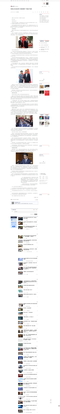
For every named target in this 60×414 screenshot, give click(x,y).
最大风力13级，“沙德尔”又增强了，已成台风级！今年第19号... (45, 47)
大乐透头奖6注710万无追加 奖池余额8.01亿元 (30, 387)
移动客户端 (47, 0)
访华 (15, 199)
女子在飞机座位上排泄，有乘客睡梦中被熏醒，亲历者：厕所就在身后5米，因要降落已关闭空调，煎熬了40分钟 (30, 348)
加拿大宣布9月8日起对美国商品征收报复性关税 (30, 374)
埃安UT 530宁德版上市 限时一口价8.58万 (29, 409)
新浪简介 (40, 176)
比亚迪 (29, 372)
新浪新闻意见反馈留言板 (43, 173)
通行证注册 (47, 177)
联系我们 (40, 177)
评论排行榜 (47, 41)
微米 (26, 328)
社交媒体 (29, 306)
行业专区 (48, 194)
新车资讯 (28, 372)
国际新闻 (28, 337)
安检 (26, 224)
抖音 (27, 283)
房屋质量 (28, 310)
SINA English (47, 178)
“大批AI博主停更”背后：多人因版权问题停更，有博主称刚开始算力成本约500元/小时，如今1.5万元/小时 (30, 282)
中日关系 (17, 199)
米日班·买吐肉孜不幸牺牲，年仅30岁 (44, 51)
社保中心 (30, 251)
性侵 (27, 319)
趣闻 (26, 238)
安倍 (14, 199)
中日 (13, 199)
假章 (31, 251)
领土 (27, 341)
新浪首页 (51, 400)
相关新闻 (14, 217)
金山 (29, 310)
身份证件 (28, 381)
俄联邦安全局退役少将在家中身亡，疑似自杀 (29, 294)
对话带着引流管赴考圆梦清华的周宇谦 (28, 285)
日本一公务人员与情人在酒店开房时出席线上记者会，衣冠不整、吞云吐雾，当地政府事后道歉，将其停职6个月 (30, 268)
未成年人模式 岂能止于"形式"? (27, 289)
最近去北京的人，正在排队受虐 (27, 312)
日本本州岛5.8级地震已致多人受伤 (28, 244)
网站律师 (43, 178)
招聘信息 (43, 177)
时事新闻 (27, 306)
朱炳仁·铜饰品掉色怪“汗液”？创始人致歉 (29, 325)
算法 (27, 292)
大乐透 (28, 390)
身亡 (27, 359)
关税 (30, 337)
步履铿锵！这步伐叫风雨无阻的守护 (28, 271)
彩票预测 (27, 390)
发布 (35, 214)
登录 (31, 214)
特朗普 (29, 337)
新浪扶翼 (40, 194)
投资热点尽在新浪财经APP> (14, 223)
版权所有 (46, 183)
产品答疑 (40, 178)
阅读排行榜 (42, 41)
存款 (26, 265)
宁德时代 (29, 412)
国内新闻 (16, 6)
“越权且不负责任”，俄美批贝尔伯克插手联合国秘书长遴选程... (45, 49)
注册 (44, 0)
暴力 (28, 319)
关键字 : (12, 199)
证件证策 (28, 251)
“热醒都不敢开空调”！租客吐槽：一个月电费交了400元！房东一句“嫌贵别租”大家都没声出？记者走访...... (30, 331)
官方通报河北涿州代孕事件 (27, 343)
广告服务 (43, 176)
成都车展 (31, 372)
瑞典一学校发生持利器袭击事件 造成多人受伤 (29, 352)
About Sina (47, 176)
